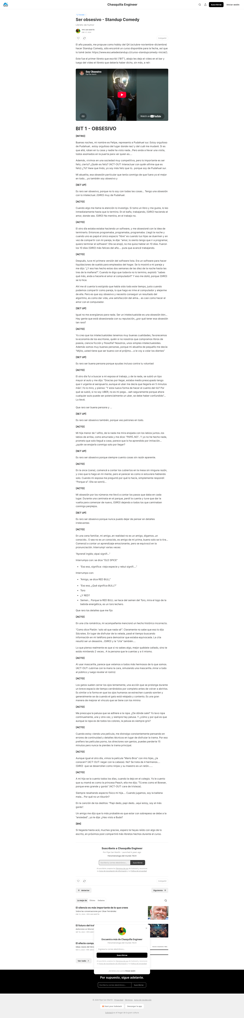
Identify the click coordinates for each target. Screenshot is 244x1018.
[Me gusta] (78, 38)
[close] (146, 928)
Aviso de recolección (142, 1000)
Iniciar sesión (233, 4)
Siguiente (158, 890)
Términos (129, 1000)
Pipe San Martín (88, 30)
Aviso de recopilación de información (113, 963)
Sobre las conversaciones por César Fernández (96, 911)
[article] (122, 913)
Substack (109, 1012)
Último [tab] (92, 900)
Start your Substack (113, 1006)
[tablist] (91, 900)
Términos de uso (122, 961)
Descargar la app (134, 1006)
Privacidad (118, 1000)
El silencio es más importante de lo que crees (102, 907)
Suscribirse (216, 4)
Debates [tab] (101, 900)
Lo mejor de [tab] (82, 900)
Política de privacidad (139, 963)
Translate (81, 15)
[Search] (199, 4)
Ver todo (82, 960)
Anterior (85, 890)
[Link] (72, 128)
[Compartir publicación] (205, 4)
